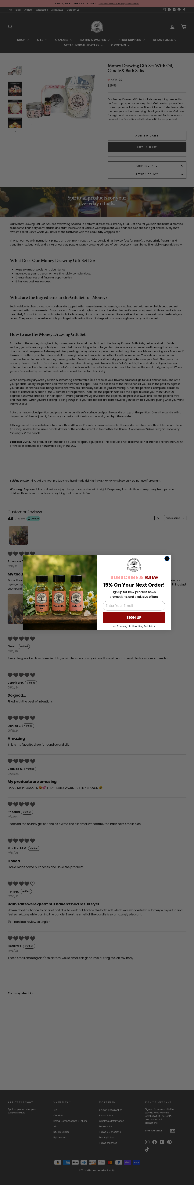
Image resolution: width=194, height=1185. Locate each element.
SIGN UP (134, 617)
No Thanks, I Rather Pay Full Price (134, 626)
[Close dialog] (167, 558)
